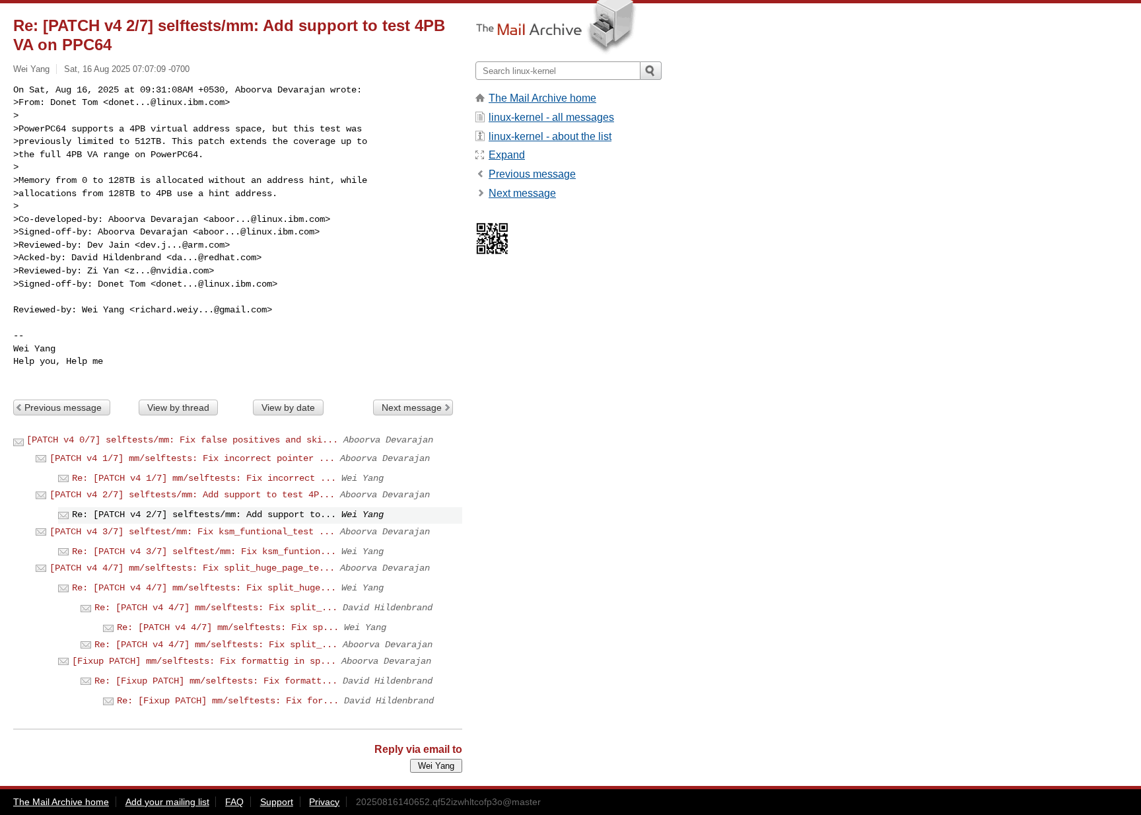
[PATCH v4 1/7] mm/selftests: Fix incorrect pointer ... (192, 458)
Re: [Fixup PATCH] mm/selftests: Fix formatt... (215, 681)
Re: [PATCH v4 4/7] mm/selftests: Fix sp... (228, 627)
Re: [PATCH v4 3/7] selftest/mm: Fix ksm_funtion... (204, 551)
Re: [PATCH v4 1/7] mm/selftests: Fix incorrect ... (204, 478)
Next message (412, 407)
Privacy (324, 802)
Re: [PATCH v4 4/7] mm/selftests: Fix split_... (215, 607)
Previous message (63, 407)
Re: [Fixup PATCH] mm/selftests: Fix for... (228, 700)
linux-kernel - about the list (550, 136)
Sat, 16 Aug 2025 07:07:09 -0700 (127, 69)
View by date (288, 407)
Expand (507, 154)
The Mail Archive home (542, 98)
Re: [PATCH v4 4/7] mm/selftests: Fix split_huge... (204, 588)
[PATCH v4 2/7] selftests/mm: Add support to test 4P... (192, 494)
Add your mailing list (167, 802)
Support (276, 802)
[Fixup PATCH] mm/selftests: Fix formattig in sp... (204, 661)
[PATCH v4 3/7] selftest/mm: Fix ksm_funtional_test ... (192, 531)
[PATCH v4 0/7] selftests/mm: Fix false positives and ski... (182, 440)
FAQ (234, 802)
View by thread (178, 407)
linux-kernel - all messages (551, 117)
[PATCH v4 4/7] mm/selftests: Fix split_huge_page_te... (192, 568)
